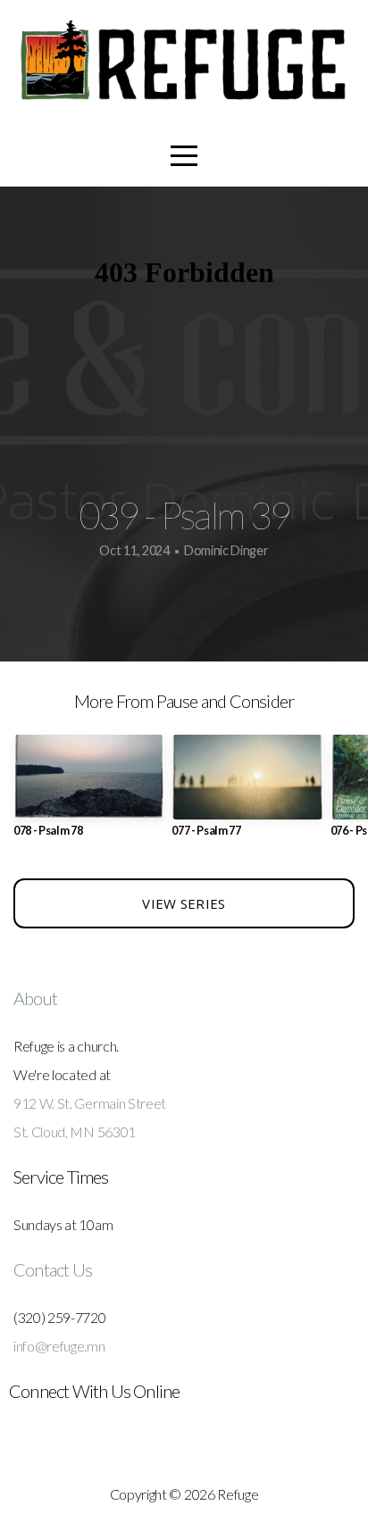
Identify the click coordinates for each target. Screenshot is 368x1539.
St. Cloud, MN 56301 (74, 1131)
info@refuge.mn (59, 1345)
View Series (183, 903)
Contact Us (52, 1269)
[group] (88, 793)
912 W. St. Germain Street (89, 1102)
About (35, 998)
